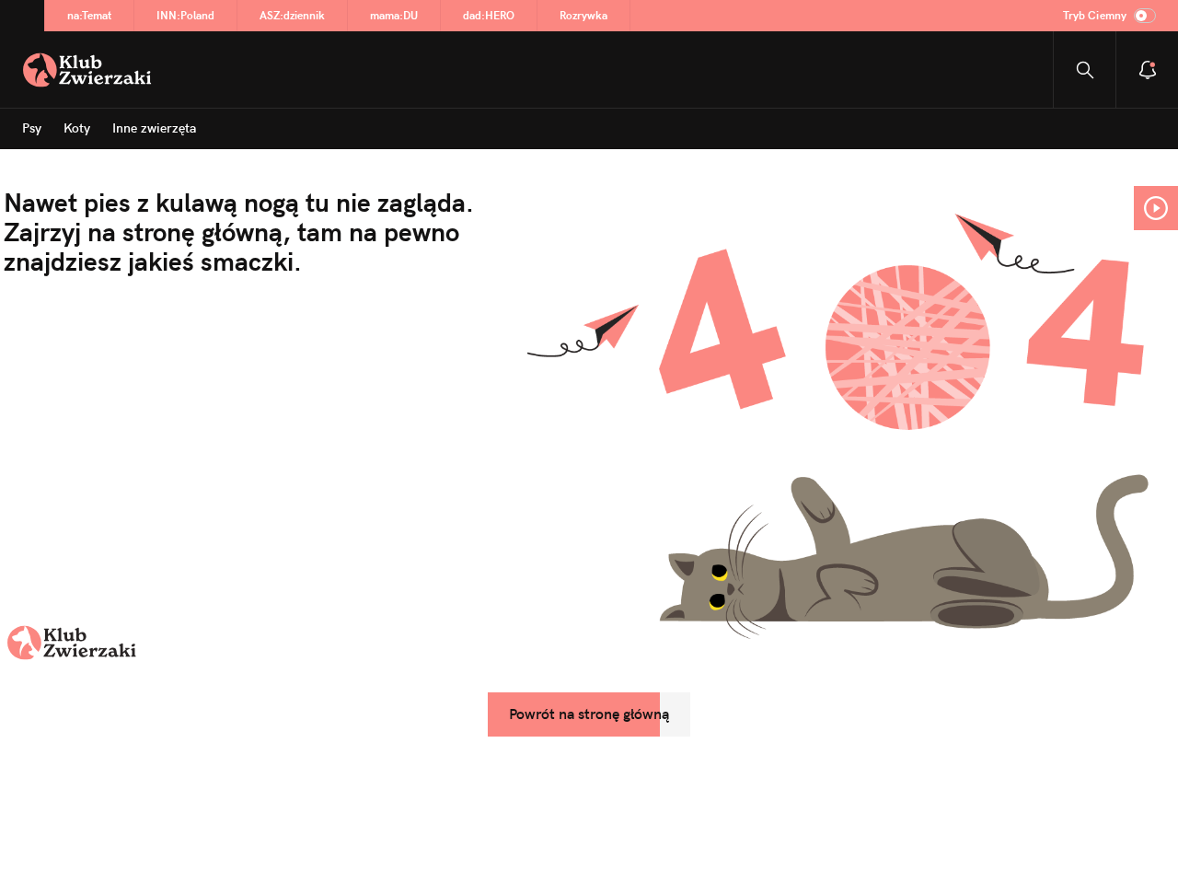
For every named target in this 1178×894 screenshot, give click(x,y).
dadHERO (488, 15)
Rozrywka (583, 15)
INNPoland (185, 15)
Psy (31, 128)
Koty (77, 128)
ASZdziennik (292, 15)
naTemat (89, 15)
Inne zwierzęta (154, 128)
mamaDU (394, 15)
